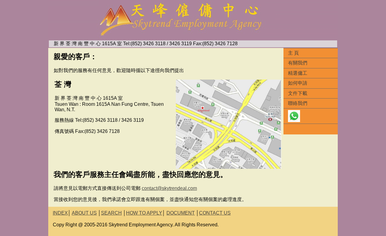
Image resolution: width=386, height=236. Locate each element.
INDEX (60, 213)
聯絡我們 (297, 103)
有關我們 (297, 62)
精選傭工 (297, 73)
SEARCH (111, 213)
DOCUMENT (180, 213)
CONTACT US (215, 213)
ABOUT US (84, 213)
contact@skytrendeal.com (169, 188)
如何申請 (297, 83)
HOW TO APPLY (144, 213)
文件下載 (297, 93)
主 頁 (293, 52)
